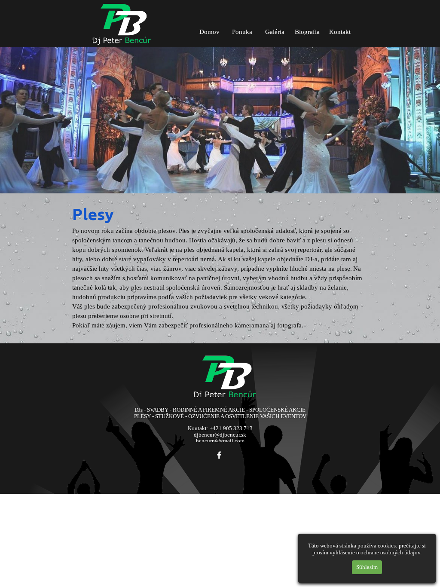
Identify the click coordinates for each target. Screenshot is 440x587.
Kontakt (340, 31)
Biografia (307, 31)
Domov (209, 31)
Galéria (274, 31)
